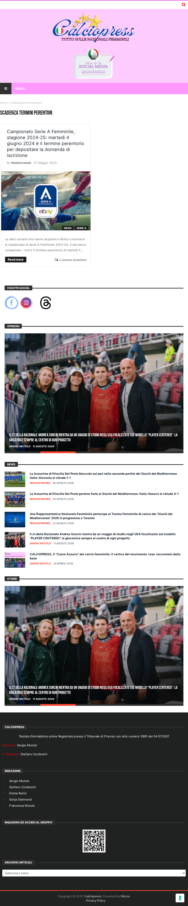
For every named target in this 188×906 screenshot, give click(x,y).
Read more (16, 259)
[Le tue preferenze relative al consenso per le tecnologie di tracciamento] (180, 898)
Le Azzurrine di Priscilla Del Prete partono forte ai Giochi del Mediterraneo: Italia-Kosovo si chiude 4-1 (104, 494)
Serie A (81, 228)
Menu (20, 88)
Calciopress (92, 896)
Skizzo (125, 896)
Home (3, 102)
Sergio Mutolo (20, 446)
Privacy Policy (95, 900)
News (68, 228)
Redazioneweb (21, 162)
